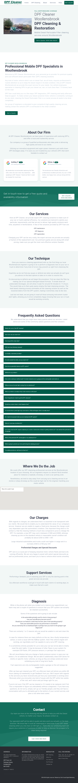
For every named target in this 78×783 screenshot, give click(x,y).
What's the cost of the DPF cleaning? (14, 328)
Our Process (49, 762)
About (45, 2)
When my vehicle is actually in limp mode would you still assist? (21, 391)
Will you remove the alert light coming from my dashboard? (20, 385)
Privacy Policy (65, 758)
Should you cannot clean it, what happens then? (17, 404)
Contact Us (49, 764)
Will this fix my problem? (11, 372)
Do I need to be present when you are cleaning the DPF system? (21, 417)
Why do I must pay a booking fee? (13, 423)
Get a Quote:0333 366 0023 (66, 197)
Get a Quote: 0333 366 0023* (46, 40)
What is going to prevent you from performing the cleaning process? (22, 444)
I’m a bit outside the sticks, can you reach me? (16, 360)
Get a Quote (11, 113)
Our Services (49, 759)
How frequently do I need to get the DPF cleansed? (18, 398)
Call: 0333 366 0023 (39, 739)
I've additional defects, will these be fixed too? (16, 450)
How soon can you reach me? (12, 334)
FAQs (60, 2)
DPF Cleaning (35, 2)
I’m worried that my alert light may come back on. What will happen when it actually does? (27, 410)
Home (27, 2)
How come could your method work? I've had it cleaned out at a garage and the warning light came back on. (32, 379)
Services (53, 2)
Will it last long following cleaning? (13, 347)
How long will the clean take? (12, 341)
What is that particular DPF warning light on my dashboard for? (20, 437)
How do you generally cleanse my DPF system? (17, 366)
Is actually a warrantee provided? (13, 353)
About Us (48, 757)
